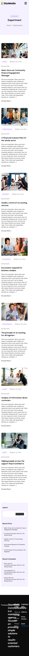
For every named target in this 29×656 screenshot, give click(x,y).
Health (4, 61)
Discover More (5, 101)
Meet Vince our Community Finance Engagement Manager (13, 73)
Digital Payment (7, 129)
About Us (17, 612)
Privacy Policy (17, 625)
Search (5, 508)
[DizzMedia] (8, 3)
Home (9, 25)
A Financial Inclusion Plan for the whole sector (13, 139)
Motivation (6, 194)
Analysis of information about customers (14, 398)
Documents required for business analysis (11, 269)
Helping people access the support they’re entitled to (12, 462)
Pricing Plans (17, 619)
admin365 (6, 66)
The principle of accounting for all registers (13, 333)
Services (17, 615)
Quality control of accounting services (14, 204)
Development (6, 259)
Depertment (17, 25)
